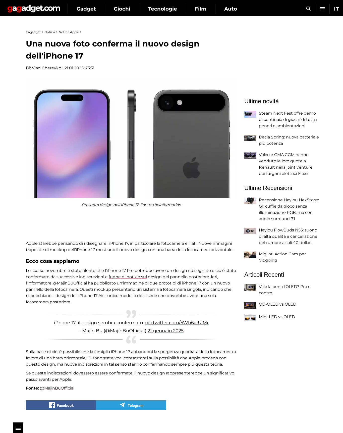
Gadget (86, 9)
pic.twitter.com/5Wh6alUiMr (177, 322)
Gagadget (34, 6)
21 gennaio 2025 (166, 330)
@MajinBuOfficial (57, 388)
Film (200, 9)
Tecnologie (162, 9)
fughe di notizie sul (128, 276)
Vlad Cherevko (46, 68)
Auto (230, 9)
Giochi (122, 9)
